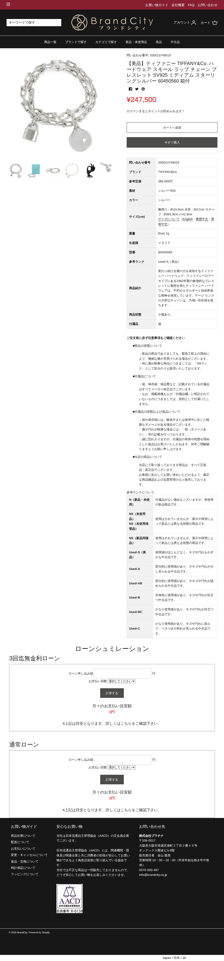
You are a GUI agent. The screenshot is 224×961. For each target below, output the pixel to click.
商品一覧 (50, 42)
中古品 (175, 42)
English (188, 219)
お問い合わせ (207, 5)
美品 (159, 42)
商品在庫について (23, 835)
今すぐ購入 (172, 142)
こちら (126, 723)
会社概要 (178, 5)
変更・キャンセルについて (29, 855)
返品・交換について (24, 861)
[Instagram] (8, 4)
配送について (20, 842)
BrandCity (22, 932)
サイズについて (169, 219)
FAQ (191, 5)
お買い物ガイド (156, 5)
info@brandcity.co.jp (153, 874)
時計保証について (23, 868)
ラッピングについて (24, 874)
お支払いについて (23, 848)
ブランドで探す (76, 42)
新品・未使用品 (136, 42)
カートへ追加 (172, 127)
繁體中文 (202, 219)
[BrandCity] (112, 22)
